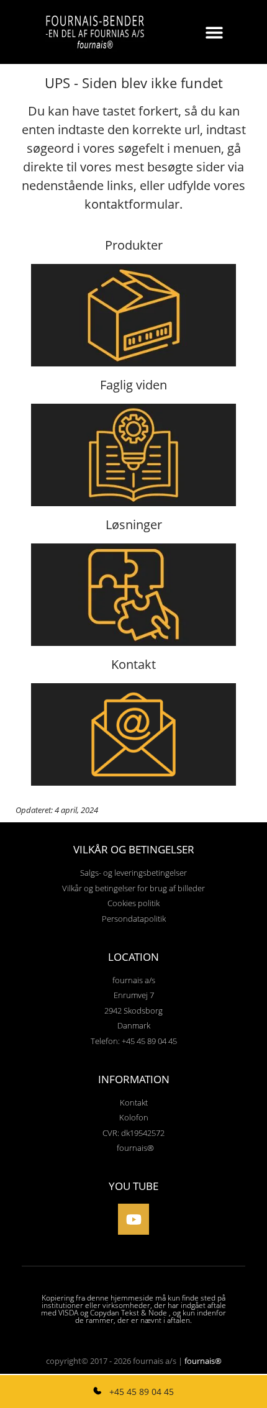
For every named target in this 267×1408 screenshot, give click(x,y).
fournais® (203, 1360)
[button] (215, 32)
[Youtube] (133, 1219)
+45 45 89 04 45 (140, 1391)
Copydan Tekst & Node (128, 1312)
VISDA (68, 1312)
